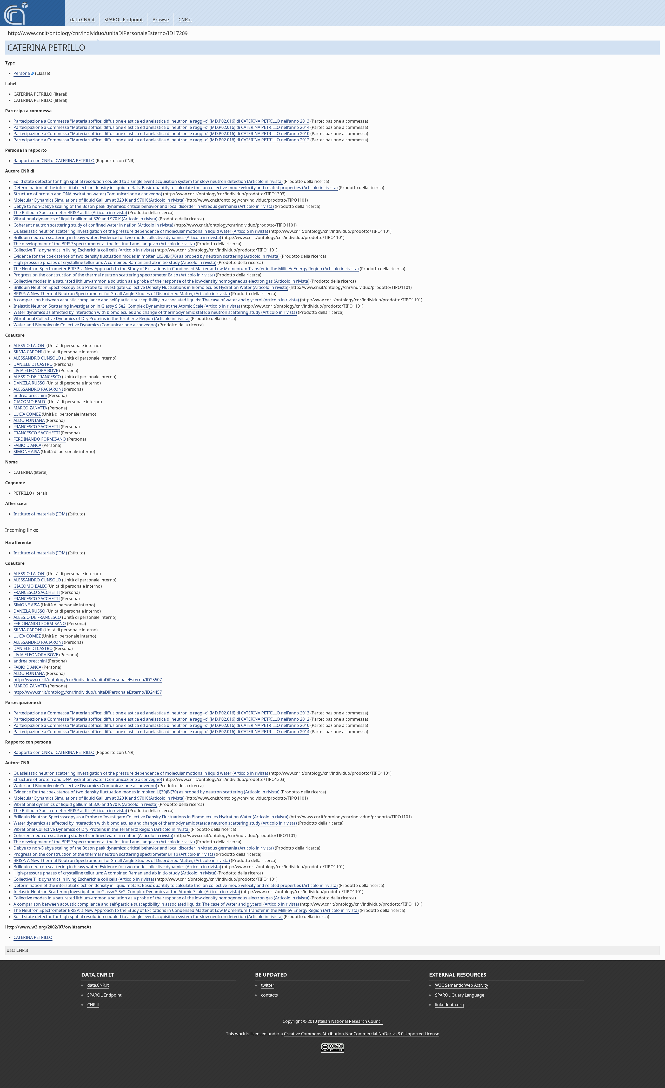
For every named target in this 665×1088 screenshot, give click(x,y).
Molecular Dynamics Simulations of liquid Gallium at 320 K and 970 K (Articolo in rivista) (99, 200)
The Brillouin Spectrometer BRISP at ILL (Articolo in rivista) (70, 212)
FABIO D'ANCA (27, 445)
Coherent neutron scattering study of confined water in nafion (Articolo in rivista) (93, 225)
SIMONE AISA (27, 451)
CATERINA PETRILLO (33, 937)
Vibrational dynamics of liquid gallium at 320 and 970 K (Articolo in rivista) (85, 219)
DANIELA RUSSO (29, 383)
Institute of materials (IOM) (40, 514)
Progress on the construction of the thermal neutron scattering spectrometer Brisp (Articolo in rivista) (114, 275)
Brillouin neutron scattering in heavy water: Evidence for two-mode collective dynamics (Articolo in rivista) (117, 237)
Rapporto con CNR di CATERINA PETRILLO (54, 160)
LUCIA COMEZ (27, 414)
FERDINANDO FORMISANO (40, 439)
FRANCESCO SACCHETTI (37, 426)
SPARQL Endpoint (123, 19)
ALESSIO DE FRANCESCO (37, 377)
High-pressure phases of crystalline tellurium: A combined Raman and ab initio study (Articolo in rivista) (115, 262)
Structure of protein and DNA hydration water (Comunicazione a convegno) (88, 194)
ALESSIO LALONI (29, 345)
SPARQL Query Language (459, 995)
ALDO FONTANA (29, 420)
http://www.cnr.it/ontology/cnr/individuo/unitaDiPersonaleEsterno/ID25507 (88, 679)
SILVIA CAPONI (28, 352)
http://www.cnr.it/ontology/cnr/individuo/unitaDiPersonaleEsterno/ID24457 (88, 692)
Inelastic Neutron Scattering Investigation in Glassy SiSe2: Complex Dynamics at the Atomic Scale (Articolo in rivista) (127, 306)
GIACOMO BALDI (30, 401)
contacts (269, 995)
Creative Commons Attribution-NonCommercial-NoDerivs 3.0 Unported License (361, 1034)
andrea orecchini (30, 395)
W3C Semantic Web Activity (461, 985)
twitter (267, 985)
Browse (160, 19)
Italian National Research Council (350, 1021)
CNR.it (185, 19)
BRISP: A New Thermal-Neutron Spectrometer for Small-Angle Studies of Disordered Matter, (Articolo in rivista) (122, 293)
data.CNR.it (82, 19)
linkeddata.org (449, 1004)
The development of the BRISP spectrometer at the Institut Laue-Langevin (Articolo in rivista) (104, 244)
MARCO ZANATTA (30, 408)
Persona (22, 73)
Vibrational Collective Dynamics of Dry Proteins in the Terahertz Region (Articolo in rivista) (102, 318)
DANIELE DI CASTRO (33, 364)
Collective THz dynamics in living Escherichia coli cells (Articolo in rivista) (84, 250)
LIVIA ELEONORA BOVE (36, 370)
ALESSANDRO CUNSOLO (37, 358)
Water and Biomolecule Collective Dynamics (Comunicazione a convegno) (85, 325)
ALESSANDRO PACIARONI (38, 389)
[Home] (32, 13)
